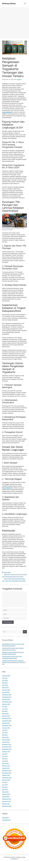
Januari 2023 (6, 768)
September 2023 (7, 749)
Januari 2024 (6, 742)
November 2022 (6, 773)
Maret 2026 (5, 687)
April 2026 (5, 685)
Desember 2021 (6, 799)
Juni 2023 (5, 756)
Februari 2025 (6, 716)
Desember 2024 (6, 718)
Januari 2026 (6, 692)
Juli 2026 (4, 678)
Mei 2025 (4, 711)
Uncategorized (6, 820)
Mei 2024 (4, 735)
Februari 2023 (6, 765)
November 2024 (6, 720)
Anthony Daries (9, 3)
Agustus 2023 (6, 751)
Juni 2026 (5, 680)
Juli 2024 (4, 730)
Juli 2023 (4, 754)
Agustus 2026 (6, 675)
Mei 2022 (4, 787)
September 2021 (6, 806)
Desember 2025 (6, 694)
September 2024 (7, 725)
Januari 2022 (6, 796)
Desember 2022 (6, 770)
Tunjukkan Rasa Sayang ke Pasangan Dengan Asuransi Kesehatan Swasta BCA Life (13, 662)
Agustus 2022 (6, 780)
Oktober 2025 (6, 699)
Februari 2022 (6, 794)
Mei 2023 (4, 758)
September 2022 (7, 777)
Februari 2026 (6, 690)
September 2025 (7, 701)
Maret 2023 (5, 763)
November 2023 (6, 746)
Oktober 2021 (6, 803)
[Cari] (25, 631)
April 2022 (5, 789)
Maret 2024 (5, 737)
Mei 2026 (4, 682)
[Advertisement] (14, 22)
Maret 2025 (5, 713)
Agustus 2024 (6, 728)
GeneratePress (14, 858)
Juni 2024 (5, 732)
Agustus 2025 (6, 704)
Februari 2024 (6, 739)
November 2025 (6, 697)
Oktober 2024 (6, 723)
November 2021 (6, 801)
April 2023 (5, 761)
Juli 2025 (4, 706)
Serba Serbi (7, 572)
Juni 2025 (5, 709)
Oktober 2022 (6, 775)
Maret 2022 (5, 792)
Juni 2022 (5, 784)
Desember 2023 (6, 744)
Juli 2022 (4, 782)
